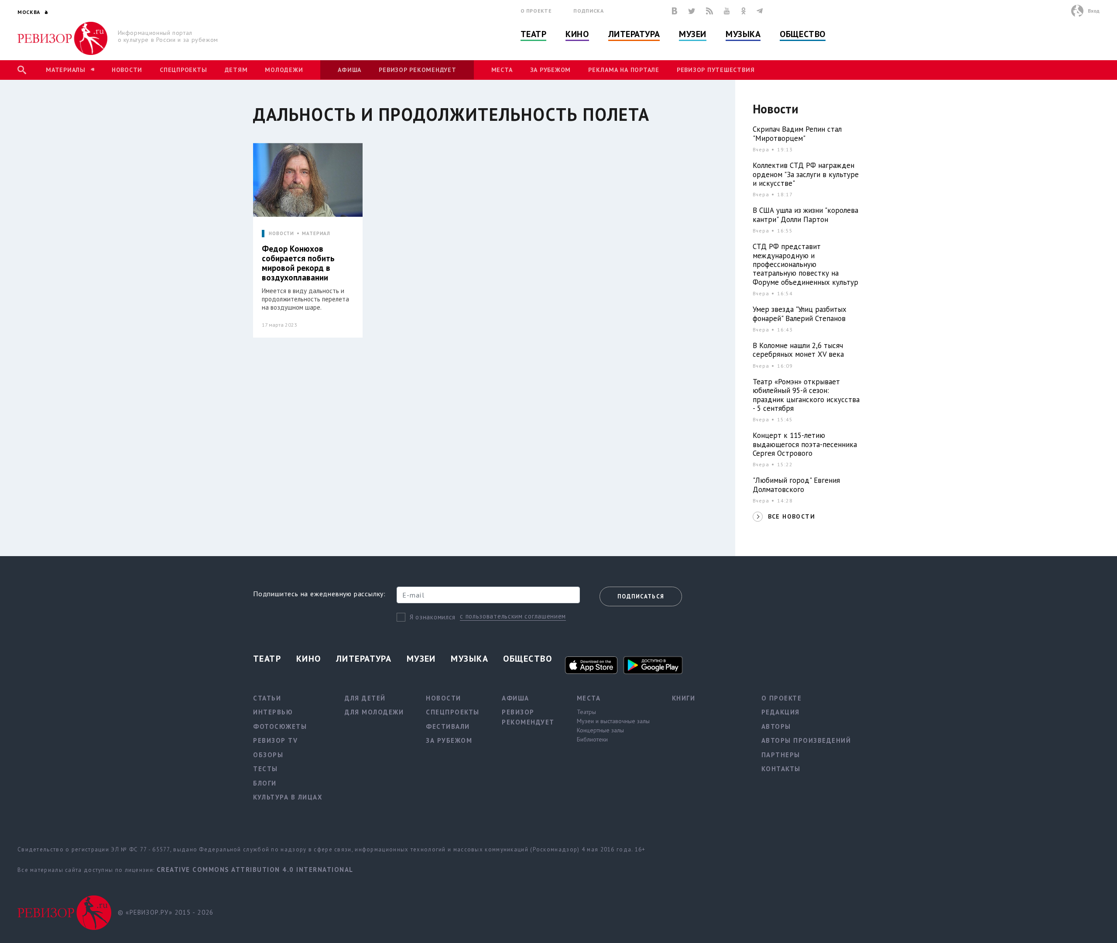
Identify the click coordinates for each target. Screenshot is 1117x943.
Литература (634, 34)
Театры (586, 712)
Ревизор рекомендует (417, 70)
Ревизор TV (275, 740)
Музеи (692, 34)
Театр (534, 34)
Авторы (776, 726)
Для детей (365, 698)
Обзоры (268, 755)
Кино (577, 34)
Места (502, 70)
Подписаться (640, 596)
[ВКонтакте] (674, 11)
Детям (236, 70)
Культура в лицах (287, 797)
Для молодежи (374, 712)
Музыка (743, 34)
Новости (127, 70)
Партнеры (780, 755)
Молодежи (284, 70)
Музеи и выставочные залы (613, 721)
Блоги (265, 783)
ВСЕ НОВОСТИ (791, 516)
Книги (684, 698)
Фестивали (448, 726)
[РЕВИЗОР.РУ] (62, 38)
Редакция (780, 712)
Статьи (267, 698)
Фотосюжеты (280, 726)
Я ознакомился (433, 617)
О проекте (536, 10)
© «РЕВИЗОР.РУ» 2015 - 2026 (165, 912)
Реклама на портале (623, 70)
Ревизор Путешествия (715, 70)
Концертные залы (600, 730)
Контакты (781, 769)
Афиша (349, 70)
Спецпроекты (183, 70)
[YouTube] (727, 11)
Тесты (265, 769)
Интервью (273, 712)
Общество (802, 34)
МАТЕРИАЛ (316, 233)
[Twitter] (691, 11)
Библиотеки (592, 739)
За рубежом (550, 70)
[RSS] (709, 11)
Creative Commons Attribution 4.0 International (255, 869)
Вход (1094, 10)
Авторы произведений (806, 740)
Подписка (588, 10)
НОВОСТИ (281, 233)
